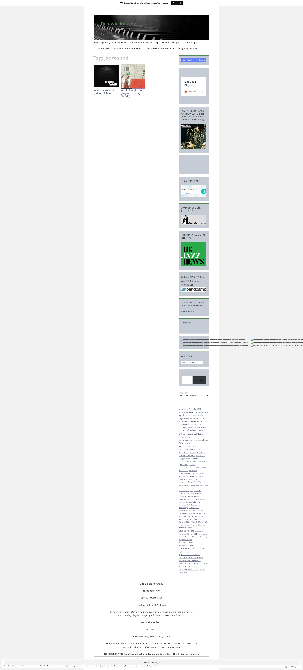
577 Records (183, 409)
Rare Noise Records (184, 513)
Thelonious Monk (199, 522)
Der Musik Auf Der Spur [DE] (143, 42)
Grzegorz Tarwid (185, 458)
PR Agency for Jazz (187, 48)
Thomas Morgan (184, 525)
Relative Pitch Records (198, 513)
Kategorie (184, 393)
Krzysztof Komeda (186, 476)
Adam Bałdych (183, 412)
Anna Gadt (204, 412)
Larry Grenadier (183, 479)
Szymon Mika (184, 522)
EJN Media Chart (186, 449)
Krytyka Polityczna (184, 473)
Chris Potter (182, 430)
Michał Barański (184, 494)
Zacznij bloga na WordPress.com (151, 659)
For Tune (193, 453)
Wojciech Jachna (185, 540)
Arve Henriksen (198, 415)
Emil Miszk (198, 450)
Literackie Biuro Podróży (190, 482)
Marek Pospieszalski (185, 488)
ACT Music (195, 408)
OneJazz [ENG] (192, 42)
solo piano (198, 516)
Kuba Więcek (199, 476)
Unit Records (182, 534)
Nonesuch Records (186, 499)
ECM (181, 442)
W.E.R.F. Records (202, 534)
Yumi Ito (202, 570)
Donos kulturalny (118, 24)
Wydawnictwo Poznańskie (190, 561)
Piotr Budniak (182, 505)
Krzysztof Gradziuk (197, 473)
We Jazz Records (185, 537)
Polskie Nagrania (194, 508)
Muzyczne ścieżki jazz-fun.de (188, 496)
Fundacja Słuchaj (187, 455)
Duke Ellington (203, 440)
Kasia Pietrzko (183, 471)
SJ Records (183, 516)
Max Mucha (197, 491)
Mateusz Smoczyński (186, 491)
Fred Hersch (201, 453)
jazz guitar (192, 465)
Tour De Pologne (186, 530)
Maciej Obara (195, 485)
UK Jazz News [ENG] (171, 42)
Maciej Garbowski (184, 485)
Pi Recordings (183, 508)
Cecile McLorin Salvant (185, 427)
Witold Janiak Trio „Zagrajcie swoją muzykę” (131, 93)
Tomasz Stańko (186, 527)
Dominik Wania (185, 437)
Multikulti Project (196, 493)
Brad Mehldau (197, 424)
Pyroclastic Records (196, 511)
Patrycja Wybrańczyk (185, 502)
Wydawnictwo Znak (188, 569)
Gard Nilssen (200, 456)
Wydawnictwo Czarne (191, 548)
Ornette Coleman (200, 499)
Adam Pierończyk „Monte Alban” (104, 92)
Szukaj (184, 374)
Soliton (190, 516)
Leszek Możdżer (193, 479)
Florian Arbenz (184, 453)
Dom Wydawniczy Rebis (188, 440)
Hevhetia (196, 458)
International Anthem (199, 462)
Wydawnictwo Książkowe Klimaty (189, 555)
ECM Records (190, 443)
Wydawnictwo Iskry (185, 552)
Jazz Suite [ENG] (102, 48)
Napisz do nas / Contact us (127, 48)
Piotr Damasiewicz (193, 505)
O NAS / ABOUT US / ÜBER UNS (159, 48)
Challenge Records (199, 427)
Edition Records (188, 446)
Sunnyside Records (195, 519)
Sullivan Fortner (184, 519)
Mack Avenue (204, 485)
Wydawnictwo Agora (186, 545)
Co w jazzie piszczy (191, 433)
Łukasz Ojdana (183, 572)
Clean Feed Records (195, 430)
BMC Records (184, 424)
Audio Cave (198, 418)
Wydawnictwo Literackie (191, 557)
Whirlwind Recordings (199, 537)
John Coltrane (200, 468)
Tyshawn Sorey (200, 531)
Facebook (186, 322)
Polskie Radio (183, 511)
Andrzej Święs (194, 412)
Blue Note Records (195, 421)
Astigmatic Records (185, 419)
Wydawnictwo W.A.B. (188, 566)
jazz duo (183, 464)
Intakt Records (185, 461)
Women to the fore (186, 542)
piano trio (197, 502)
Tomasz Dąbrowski (199, 525)
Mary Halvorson (196, 488)
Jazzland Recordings (186, 468)
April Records (185, 415)
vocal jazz (192, 533)
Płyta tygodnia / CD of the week (110, 42)
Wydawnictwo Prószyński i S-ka (193, 563)
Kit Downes (193, 471)
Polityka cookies (152, 666)
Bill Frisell (183, 421)
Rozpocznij (177, 3)
